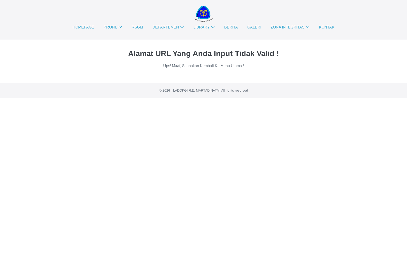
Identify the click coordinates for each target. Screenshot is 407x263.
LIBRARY (201, 27)
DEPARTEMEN (165, 27)
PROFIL (110, 27)
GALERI (254, 27)
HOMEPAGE (83, 27)
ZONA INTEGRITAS (288, 27)
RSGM (137, 27)
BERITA (231, 27)
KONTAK (326, 27)
